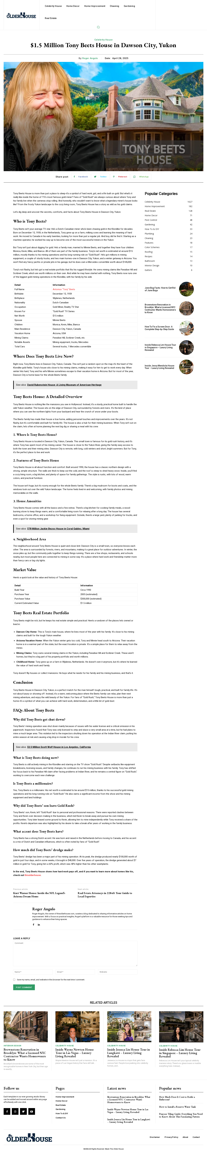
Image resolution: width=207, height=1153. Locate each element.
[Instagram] (15, 1111)
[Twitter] (23, 1111)
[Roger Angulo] (20, 916)
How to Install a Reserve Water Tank (177, 1106)
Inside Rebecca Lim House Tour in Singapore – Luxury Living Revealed (160, 347)
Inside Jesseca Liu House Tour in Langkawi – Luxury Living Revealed (128, 1053)
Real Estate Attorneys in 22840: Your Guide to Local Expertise (105, 894)
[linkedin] (39, 924)
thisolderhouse (33, 875)
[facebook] (33, 924)
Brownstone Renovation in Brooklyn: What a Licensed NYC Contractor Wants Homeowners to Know (160, 308)
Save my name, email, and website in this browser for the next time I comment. (51, 980)
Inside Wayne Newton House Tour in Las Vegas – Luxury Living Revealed (74, 1053)
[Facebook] (7, 1111)
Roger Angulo (90, 58)
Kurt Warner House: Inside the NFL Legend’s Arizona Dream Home (39, 894)
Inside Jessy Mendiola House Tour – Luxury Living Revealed (159, 366)
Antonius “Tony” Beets (64, 289)
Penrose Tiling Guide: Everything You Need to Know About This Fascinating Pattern (181, 1115)
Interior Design (12, 1046)
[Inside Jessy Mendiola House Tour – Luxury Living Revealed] (186, 367)
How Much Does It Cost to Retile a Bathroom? (177, 1098)
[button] (98, 27)
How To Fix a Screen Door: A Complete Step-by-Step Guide (159, 327)
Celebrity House (103, 39)
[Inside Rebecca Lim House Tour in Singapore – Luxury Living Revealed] (186, 347)
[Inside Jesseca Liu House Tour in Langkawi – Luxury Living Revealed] (129, 1026)
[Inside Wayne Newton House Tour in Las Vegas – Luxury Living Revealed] (77, 1026)
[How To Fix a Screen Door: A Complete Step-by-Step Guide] (186, 328)
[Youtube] (31, 1111)
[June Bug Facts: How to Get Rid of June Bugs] (186, 289)
